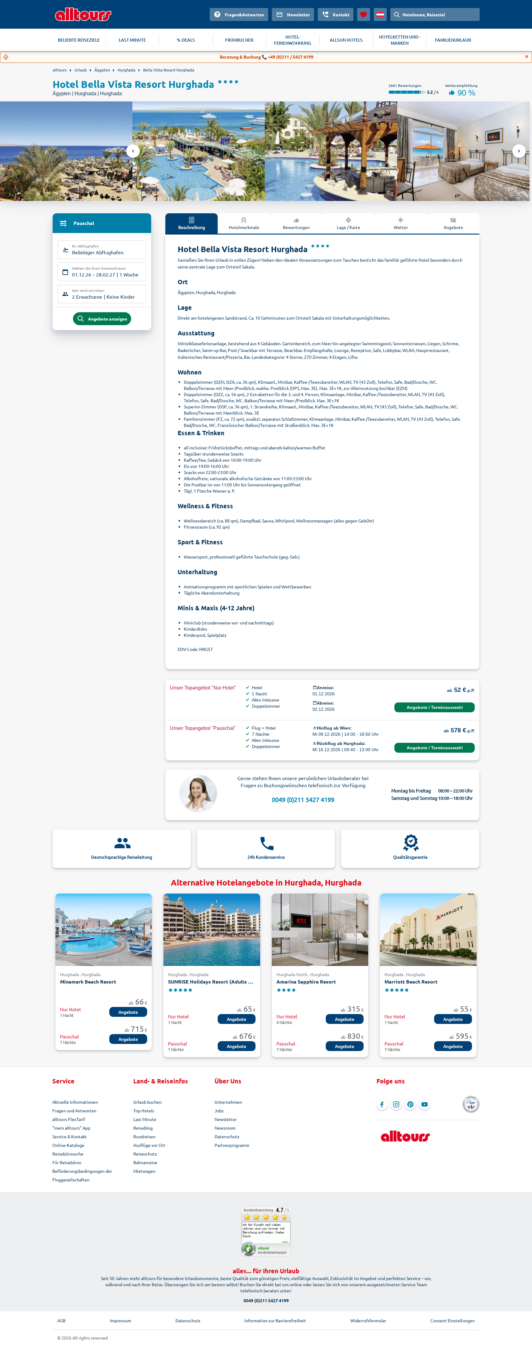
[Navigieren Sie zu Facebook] (382, 1104)
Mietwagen (144, 1171)
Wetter (401, 227)
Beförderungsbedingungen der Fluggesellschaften (82, 1175)
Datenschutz (227, 1136)
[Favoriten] (363, 14)
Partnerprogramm (232, 1145)
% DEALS (186, 40)
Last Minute (144, 1119)
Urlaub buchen (147, 1102)
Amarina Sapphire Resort (306, 981)
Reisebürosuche (67, 1153)
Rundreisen (144, 1136)
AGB (61, 1320)
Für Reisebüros (66, 1162)
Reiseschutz (145, 1153)
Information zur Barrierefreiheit (275, 1320)
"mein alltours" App (71, 1128)
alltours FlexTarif (68, 1119)
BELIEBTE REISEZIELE (79, 40)
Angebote (453, 227)
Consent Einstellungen (452, 1320)
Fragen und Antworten (74, 1110)
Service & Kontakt (69, 1136)
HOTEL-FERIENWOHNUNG (292, 40)
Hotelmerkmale (244, 227)
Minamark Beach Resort (88, 981)
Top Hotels (143, 1110)
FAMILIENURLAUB (453, 40)
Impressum (120, 1320)
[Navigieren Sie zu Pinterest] (410, 1104)
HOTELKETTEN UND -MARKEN (400, 40)
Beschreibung (191, 227)
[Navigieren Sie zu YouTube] (424, 1104)
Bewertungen (296, 227)
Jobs (219, 1110)
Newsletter (226, 1119)
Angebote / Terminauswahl (435, 707)
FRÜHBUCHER (239, 40)
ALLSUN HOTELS (346, 40)
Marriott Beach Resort (411, 981)
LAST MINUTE (132, 40)
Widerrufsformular (368, 1320)
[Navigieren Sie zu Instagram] (396, 1104)
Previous (133, 151)
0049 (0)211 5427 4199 (303, 799)
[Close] (526, 57)
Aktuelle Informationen (75, 1102)
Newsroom (225, 1128)
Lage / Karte (348, 227)
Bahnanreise (145, 1162)
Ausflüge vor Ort (149, 1145)
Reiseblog (143, 1128)
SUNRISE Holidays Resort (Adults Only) (211, 981)
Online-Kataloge (68, 1145)
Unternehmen (228, 1102)
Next (519, 151)
